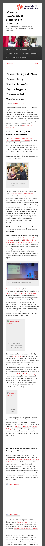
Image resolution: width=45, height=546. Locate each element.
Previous (9, 64)
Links (7, 57)
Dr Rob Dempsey (17, 356)
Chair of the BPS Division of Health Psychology (21, 293)
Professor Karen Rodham (14, 289)
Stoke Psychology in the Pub (22, 49)
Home (8, 49)
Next (37, 64)
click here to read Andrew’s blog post (26, 528)
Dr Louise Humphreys (22, 426)
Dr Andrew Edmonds (23, 522)
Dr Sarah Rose (28, 194)
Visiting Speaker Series (19, 57)
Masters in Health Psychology (26, 374)
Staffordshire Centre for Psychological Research (21, 53)
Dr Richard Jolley (15, 194)
